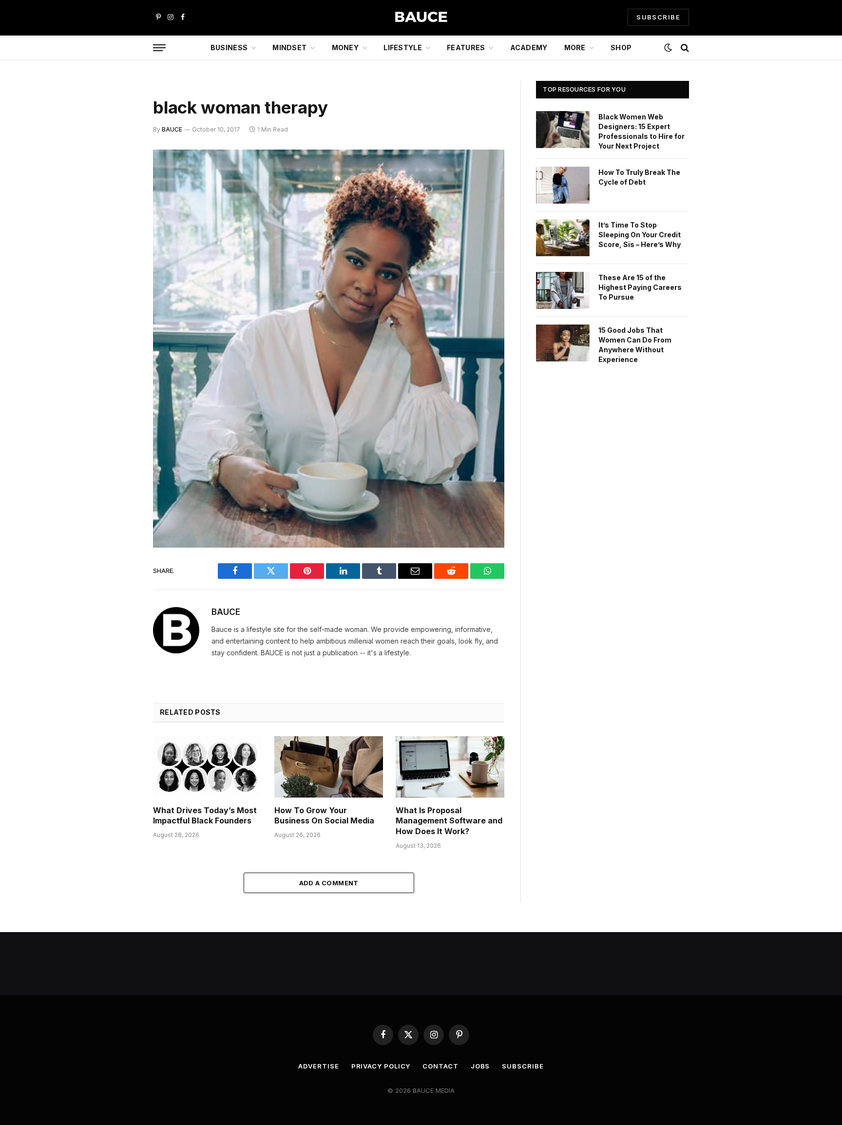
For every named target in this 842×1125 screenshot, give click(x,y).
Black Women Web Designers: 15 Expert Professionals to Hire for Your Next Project (641, 131)
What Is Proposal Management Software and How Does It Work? (449, 821)
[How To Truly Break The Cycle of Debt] (563, 185)
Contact (440, 1066)
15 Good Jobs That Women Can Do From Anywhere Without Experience (634, 344)
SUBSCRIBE (658, 17)
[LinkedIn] (119, 232)
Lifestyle (402, 47)
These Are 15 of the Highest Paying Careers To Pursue (640, 287)
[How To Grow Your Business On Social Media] (328, 766)
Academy (529, 47)
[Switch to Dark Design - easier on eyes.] (668, 47)
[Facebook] (119, 182)
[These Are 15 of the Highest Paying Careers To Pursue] (563, 290)
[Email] (119, 281)
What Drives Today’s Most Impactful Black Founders (205, 815)
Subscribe (522, 1066)
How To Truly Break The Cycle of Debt (639, 177)
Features (466, 47)
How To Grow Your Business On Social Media (324, 815)
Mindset (289, 47)
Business (229, 47)
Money (345, 47)
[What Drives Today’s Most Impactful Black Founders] (207, 766)
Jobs (480, 1066)
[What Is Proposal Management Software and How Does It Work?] (450, 766)
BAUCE (172, 129)
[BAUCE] (421, 17)
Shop (621, 47)
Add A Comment (329, 883)
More (575, 47)
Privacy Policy (381, 1066)
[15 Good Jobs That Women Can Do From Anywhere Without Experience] (563, 343)
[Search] (684, 48)
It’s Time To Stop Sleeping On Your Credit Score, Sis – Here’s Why (639, 234)
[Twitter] (119, 207)
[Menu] (159, 48)
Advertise (318, 1066)
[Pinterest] (119, 257)
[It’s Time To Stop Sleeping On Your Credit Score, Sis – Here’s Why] (563, 237)
